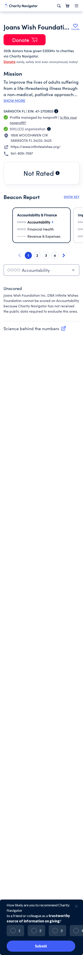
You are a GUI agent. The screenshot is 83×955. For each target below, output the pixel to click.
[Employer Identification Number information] (56, 111)
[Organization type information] (49, 129)
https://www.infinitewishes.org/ (36, 146)
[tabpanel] (41, 302)
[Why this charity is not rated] (58, 173)
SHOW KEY (71, 197)
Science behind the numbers (31, 328)
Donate (9, 61)
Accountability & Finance (37, 215)
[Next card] (63, 255)
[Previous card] (19, 255)
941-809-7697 (22, 153)
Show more (14, 100)
